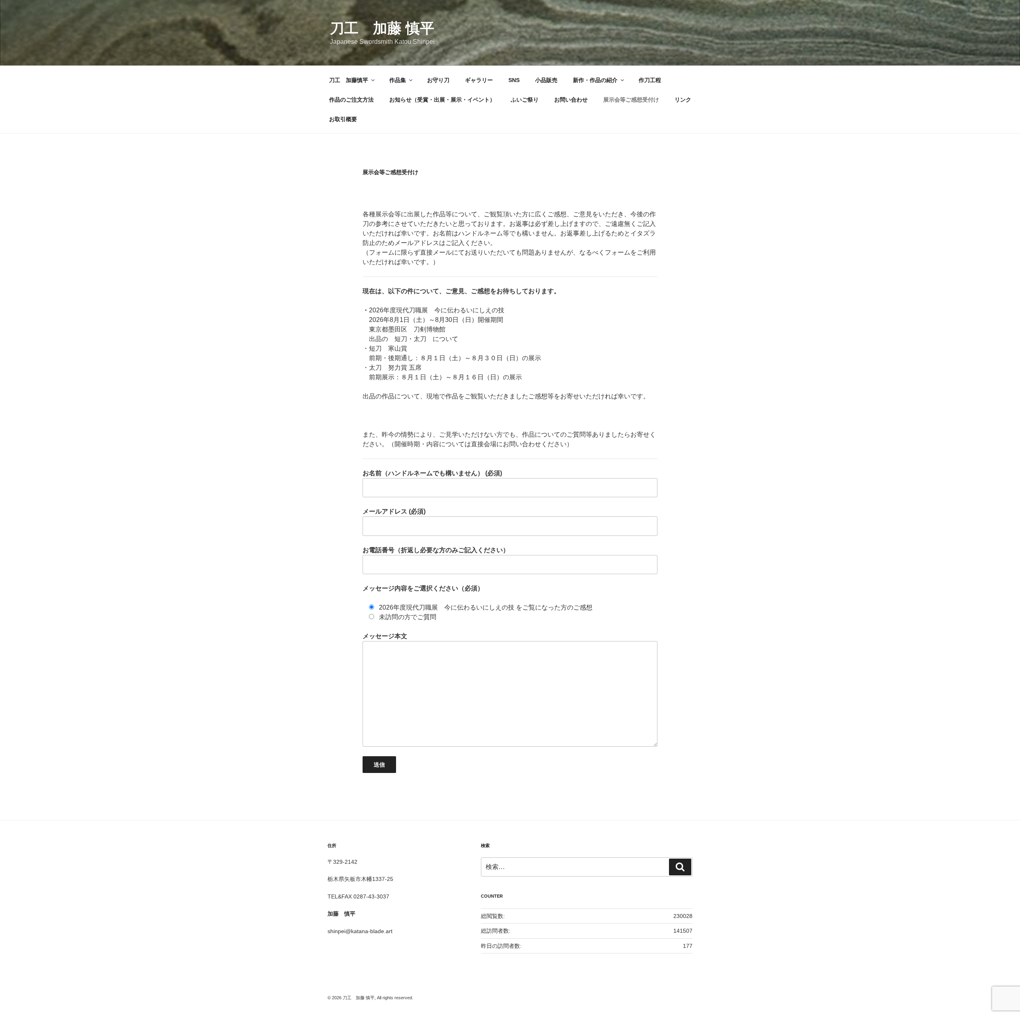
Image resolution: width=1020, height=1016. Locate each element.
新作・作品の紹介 (595, 80)
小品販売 (546, 80)
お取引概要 (343, 119)
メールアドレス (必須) (394, 511)
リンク (683, 99)
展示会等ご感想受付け (631, 99)
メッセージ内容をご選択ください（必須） (423, 588)
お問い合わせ (571, 99)
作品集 (397, 80)
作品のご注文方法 (351, 99)
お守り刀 (438, 80)
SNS (514, 80)
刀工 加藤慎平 (348, 80)
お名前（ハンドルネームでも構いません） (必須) (432, 473)
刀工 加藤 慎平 (382, 28)
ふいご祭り (525, 99)
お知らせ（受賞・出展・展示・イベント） (442, 99)
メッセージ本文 (385, 636)
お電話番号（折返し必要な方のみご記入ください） (436, 550)
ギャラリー (479, 80)
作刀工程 (650, 80)
